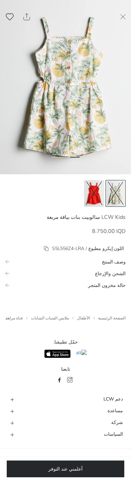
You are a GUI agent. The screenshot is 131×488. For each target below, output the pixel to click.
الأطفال (83, 318)
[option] (115, 193)
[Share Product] (26, 16)
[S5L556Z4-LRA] (46, 248)
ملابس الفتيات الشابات (50, 318)
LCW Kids (113, 217)
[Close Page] (123, 16)
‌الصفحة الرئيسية (112, 318)
